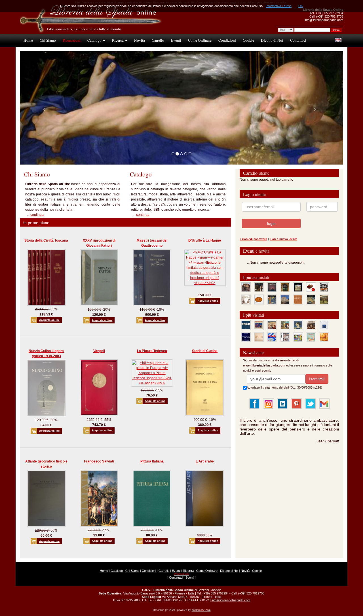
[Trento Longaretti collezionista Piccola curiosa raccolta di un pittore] (298, 325)
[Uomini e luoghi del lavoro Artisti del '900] (259, 325)
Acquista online (49, 320)
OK (300, 6)
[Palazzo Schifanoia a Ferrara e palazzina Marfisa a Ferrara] (272, 325)
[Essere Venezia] (272, 287)
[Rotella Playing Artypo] (272, 337)
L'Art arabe (205, 461)
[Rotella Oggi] (285, 337)
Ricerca (118, 40)
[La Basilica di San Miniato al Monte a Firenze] (285, 299)
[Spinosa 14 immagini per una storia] (246, 337)
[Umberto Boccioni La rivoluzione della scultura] (324, 287)
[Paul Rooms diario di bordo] (311, 337)
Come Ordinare (200, 40)
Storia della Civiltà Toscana (46, 240)
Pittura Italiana (152, 461)
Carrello (158, 40)
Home (28, 40)
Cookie (248, 40)
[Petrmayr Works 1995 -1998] (259, 337)
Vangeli (99, 351)
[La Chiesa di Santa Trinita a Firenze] (246, 287)
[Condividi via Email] (324, 404)
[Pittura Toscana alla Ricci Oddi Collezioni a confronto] (324, 299)
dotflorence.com (201, 610)
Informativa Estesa (279, 6)
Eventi (176, 40)
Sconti (189, 577)
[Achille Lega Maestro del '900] (298, 287)
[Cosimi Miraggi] (324, 337)
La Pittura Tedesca (152, 351)
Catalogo (94, 40)
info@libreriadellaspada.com (231, 600)
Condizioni (227, 40)
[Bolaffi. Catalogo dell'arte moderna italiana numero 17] (311, 325)
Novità (139, 40)
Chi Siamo (48, 40)
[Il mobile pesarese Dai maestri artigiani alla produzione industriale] (259, 299)
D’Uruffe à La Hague (204, 240)
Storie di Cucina (205, 351)
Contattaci (298, 40)
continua (37, 215)
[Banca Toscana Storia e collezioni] (285, 287)
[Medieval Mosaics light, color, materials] (272, 299)
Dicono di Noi (272, 40)
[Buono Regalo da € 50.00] (311, 287)
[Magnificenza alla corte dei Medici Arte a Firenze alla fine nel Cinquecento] (311, 299)
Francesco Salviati (99, 461)
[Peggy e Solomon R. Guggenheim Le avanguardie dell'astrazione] (298, 337)
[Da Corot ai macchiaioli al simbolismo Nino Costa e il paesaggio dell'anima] (285, 325)
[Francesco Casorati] (324, 325)
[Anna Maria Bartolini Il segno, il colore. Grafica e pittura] (246, 325)
